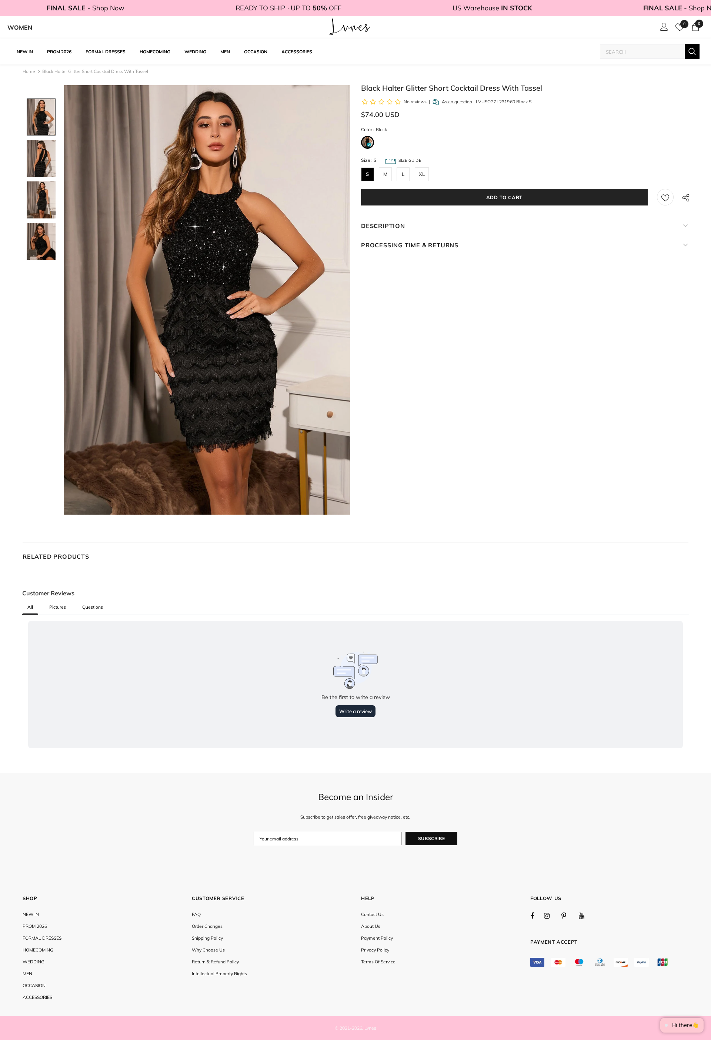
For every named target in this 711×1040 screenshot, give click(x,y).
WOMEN (19, 27)
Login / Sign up (663, 29)
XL (422, 174)
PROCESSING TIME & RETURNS (409, 245)
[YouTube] (585, 915)
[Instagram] (550, 915)
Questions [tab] (92, 607)
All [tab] (30, 607)
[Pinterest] (568, 915)
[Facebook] (537, 915)
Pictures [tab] (57, 607)
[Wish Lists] (665, 197)
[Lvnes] (350, 27)
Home (29, 71)
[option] (207, 300)
